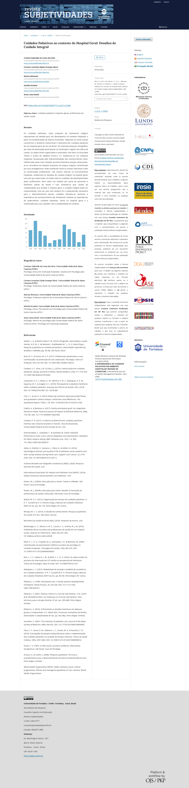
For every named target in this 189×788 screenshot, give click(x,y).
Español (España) (144, 58)
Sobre (44, 27)
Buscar (164, 27)
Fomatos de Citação (104, 99)
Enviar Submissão (143, 39)
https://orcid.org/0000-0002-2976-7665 (36, 91)
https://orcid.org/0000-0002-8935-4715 (36, 63)
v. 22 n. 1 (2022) (46, 35)
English (140, 54)
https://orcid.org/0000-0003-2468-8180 (36, 72)
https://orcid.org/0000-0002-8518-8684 (36, 82)
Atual (55, 27)
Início (26, 35)
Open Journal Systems (143, 377)
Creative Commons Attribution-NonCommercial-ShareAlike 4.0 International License (109, 161)
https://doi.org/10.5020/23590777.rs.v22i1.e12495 (49, 105)
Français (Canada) (144, 62)
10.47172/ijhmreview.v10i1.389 (108, 379)
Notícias (93, 27)
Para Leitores (139, 366)
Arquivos (65, 27)
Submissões (78, 27)
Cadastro (34, 27)
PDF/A (100, 57)
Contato (104, 27)
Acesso (23, 27)
